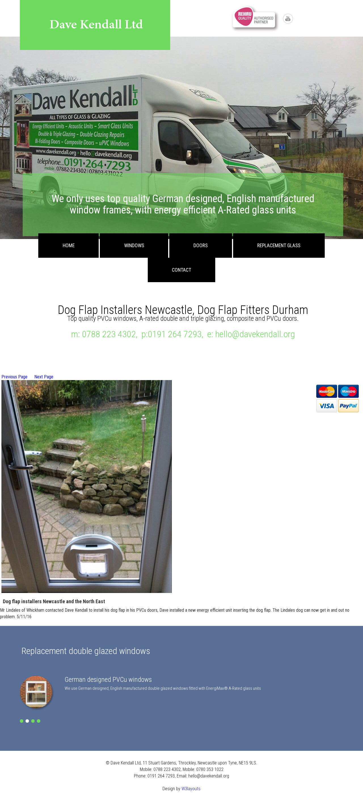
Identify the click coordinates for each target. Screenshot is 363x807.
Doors (200, 245)
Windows (134, 245)
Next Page (43, 377)
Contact (181, 270)
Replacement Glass (278, 245)
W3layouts (191, 788)
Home (69, 245)
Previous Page (14, 377)
